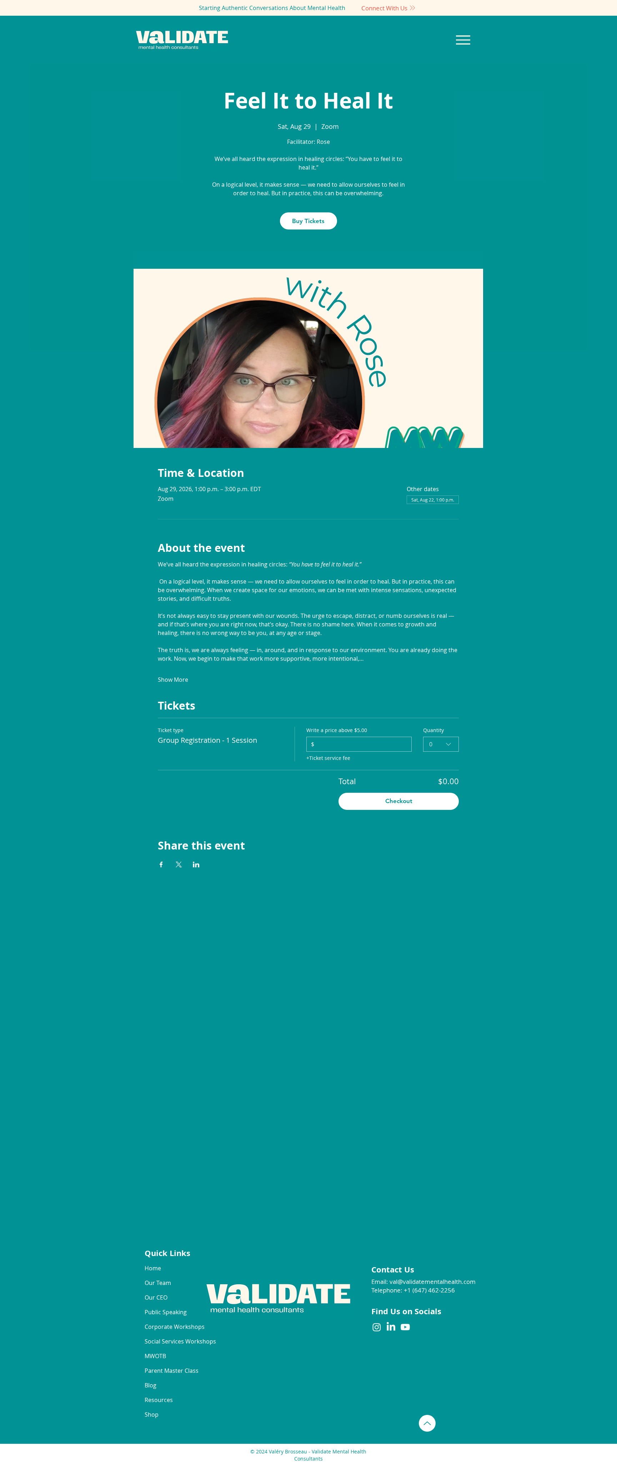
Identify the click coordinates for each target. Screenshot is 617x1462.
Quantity (433, 730)
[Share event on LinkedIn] (196, 864)
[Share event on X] (178, 864)
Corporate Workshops (170, 1327)
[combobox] (441, 744)
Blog (150, 1385)
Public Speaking (166, 1312)
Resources (159, 1400)
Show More (173, 680)
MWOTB (155, 1356)
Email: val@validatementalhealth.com (423, 1281)
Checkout (398, 801)
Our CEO (156, 1297)
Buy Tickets (308, 221)
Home (153, 1268)
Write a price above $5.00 (336, 730)
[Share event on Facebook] (161, 864)
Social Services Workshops (170, 1341)
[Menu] (463, 40)
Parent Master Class (170, 1371)
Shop (152, 1414)
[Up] (427, 1423)
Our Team (158, 1283)
